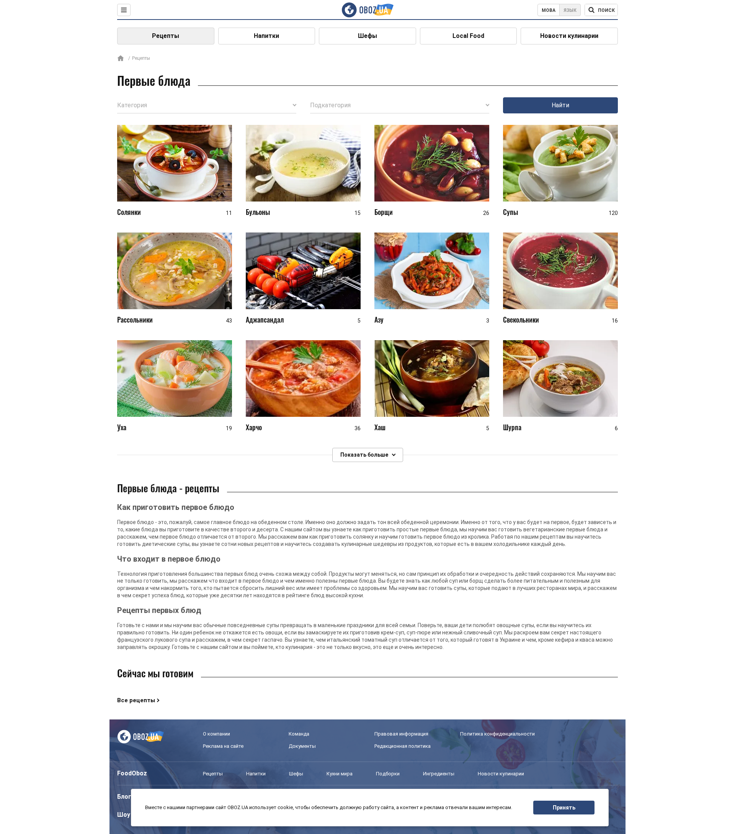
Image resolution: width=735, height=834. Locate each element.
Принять (564, 808)
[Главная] (120, 58)
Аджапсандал (265, 319)
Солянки (129, 212)
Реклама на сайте (223, 746)
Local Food (468, 35)
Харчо (254, 427)
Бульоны (258, 212)
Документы (302, 746)
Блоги (126, 796)
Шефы (367, 35)
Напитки (266, 35)
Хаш (379, 427)
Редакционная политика (402, 746)
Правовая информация (401, 734)
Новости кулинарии (569, 35)
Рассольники (135, 319)
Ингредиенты (438, 774)
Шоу (123, 814)
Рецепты (165, 35)
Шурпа (512, 427)
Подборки (388, 774)
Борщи (383, 212)
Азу (379, 319)
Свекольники (521, 319)
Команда (299, 734)
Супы (510, 212)
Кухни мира (340, 774)
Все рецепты (136, 700)
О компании (216, 734)
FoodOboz (132, 773)
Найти (560, 105)
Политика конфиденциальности (497, 734)
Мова (548, 10)
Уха (121, 427)
